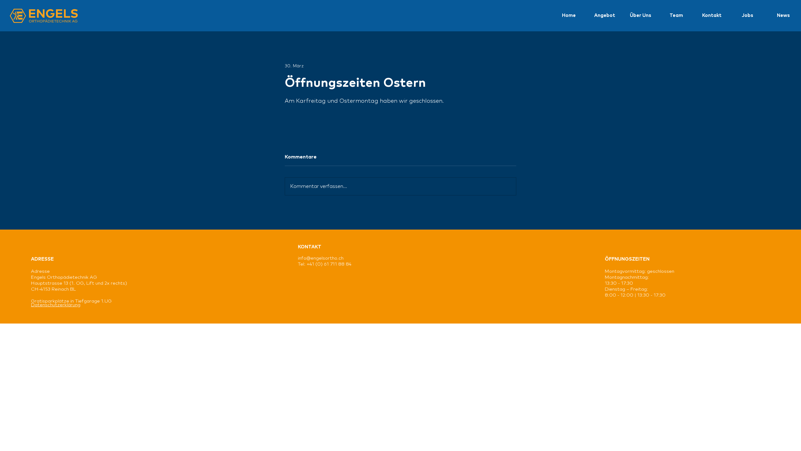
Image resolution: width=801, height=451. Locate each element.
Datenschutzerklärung (55, 305)
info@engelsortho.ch (321, 258)
